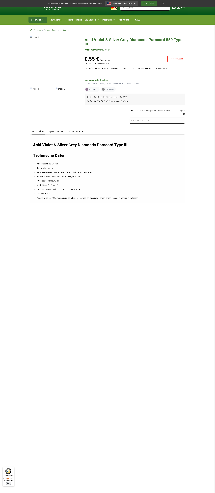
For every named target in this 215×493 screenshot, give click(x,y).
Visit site (149, 3)
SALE (137, 20)
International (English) (122, 3)
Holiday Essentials (73, 20)
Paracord (37, 30)
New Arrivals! (56, 20)
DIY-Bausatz (90, 20)
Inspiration (107, 20)
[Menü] (12, 468)
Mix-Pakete (123, 20)
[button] (92, 20)
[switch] (8, 483)
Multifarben (64, 30)
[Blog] (174, 7)
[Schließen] (163, 3)
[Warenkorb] (183, 7)
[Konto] (178, 7)
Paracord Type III (50, 30)
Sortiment (36, 20)
